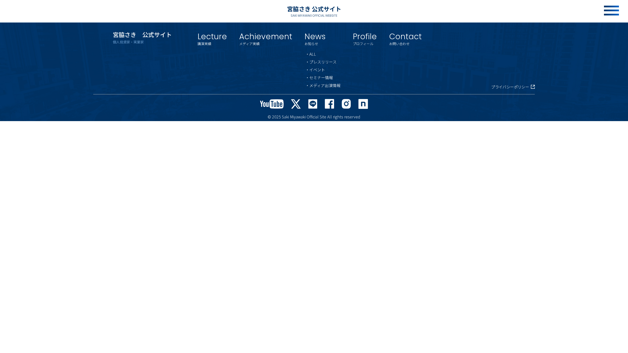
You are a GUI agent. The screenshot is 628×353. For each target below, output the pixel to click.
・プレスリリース (321, 62)
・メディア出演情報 (322, 85)
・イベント (315, 70)
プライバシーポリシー (510, 87)
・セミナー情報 (319, 77)
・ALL (310, 54)
